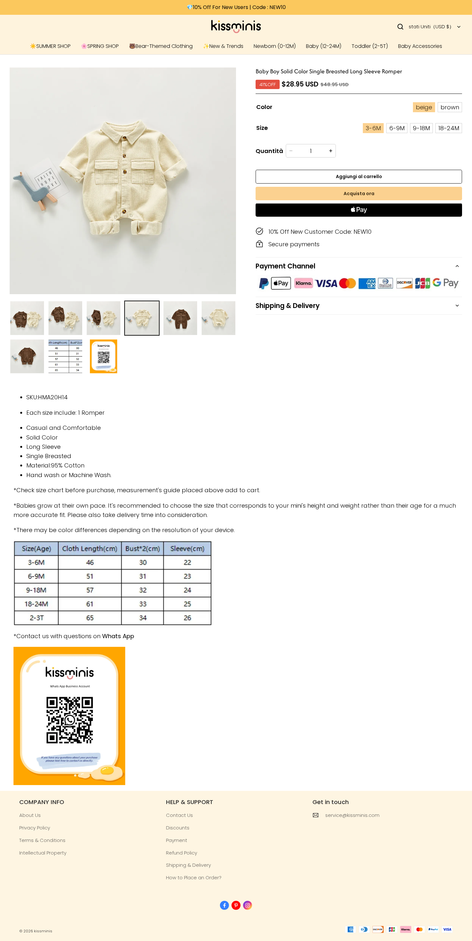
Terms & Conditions (42, 840)
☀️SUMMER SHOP (50, 46)
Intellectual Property (42, 852)
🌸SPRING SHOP (100, 46)
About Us (30, 815)
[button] (400, 26)
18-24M (448, 128)
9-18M (421, 128)
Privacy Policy (34, 827)
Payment (176, 840)
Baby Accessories (420, 46)
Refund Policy (181, 852)
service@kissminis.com (352, 815)
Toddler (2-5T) (370, 46)
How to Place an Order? (194, 877)
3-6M (373, 128)
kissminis (43, 931)
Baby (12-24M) (323, 46)
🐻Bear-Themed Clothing (161, 46)
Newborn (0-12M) (275, 46)
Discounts (177, 827)
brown (450, 107)
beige (424, 107)
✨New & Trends (223, 46)
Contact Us (179, 815)
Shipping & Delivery (188, 865)
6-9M (397, 128)
